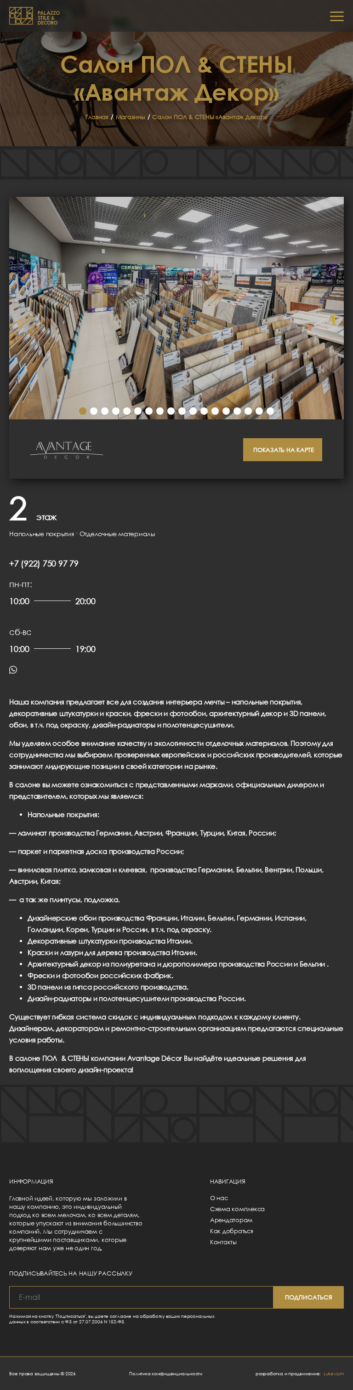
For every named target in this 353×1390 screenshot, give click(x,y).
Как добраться (231, 1231)
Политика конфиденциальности (165, 1373)
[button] (82, 411)
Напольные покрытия (41, 534)
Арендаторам (231, 1220)
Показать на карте (283, 449)
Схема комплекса (237, 1209)
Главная (96, 116)
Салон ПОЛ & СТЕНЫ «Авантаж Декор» (209, 116)
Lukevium (334, 1373)
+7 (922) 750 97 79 (44, 563)
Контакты (223, 1242)
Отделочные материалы (117, 534)
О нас (219, 1197)
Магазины (130, 116)
